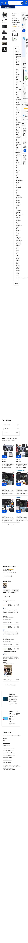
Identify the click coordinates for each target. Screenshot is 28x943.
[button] (16, 50)
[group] (17, 26)
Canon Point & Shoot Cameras (9, 747)
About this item (6, 420)
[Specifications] (18, 429)
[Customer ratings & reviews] (18, 566)
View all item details (20, 278)
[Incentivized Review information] (10, 619)
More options (25, 98)
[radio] (15, 34)
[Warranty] (17, 433)
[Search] (22, 3)
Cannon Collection (6, 745)
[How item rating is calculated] (15, 572)
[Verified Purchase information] (14, 605)
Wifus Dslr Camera (6, 743)
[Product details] (18, 425)
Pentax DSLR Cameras (7, 757)
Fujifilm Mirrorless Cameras (8, 750)
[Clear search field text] (19, 3)
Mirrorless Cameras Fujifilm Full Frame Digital (12, 735)
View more (10, 524)
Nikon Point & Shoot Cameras (8, 755)
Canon (4, 740)
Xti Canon (5, 738)
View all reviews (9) (11, 685)
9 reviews (9, 570)
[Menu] (2, 3)
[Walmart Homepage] (5, 3)
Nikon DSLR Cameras (7, 762)
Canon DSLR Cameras (7, 760)
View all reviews (7, 576)
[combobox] (15, 3)
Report (17, 622)
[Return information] (23, 28)
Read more (5, 614)
